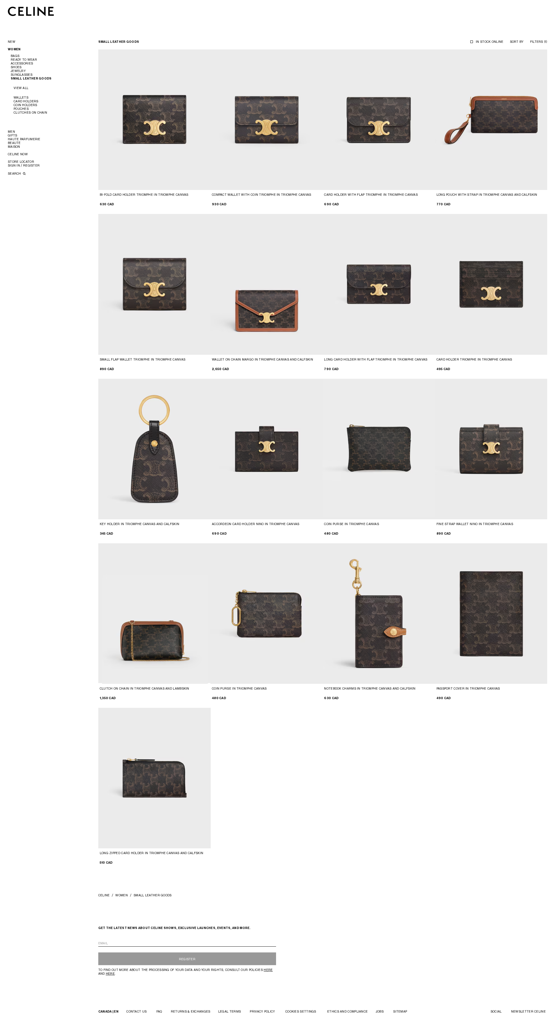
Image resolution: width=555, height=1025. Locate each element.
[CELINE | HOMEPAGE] (31, 11)
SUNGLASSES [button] (21, 74)
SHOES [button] (16, 67)
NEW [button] (11, 41)
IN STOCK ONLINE (490, 41)
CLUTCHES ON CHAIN (30, 112)
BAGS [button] (15, 56)
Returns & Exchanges (190, 1011)
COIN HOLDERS (25, 105)
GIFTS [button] (12, 135)
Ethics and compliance (347, 1011)
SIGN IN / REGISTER (24, 165)
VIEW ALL (21, 88)
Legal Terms (229, 1011)
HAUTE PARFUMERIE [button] (24, 139)
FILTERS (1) (538, 41)
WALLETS (21, 97)
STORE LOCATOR (21, 161)
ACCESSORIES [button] (22, 63)
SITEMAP (400, 1011)
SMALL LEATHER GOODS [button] (31, 78)
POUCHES (21, 108)
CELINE (104, 895)
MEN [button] (11, 131)
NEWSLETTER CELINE (528, 1011)
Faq (159, 1011)
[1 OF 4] (154, 119)
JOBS (380, 1011)
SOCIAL (496, 1011)
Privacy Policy (262, 1011)
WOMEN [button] (14, 49)
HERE (268, 970)
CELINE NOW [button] (18, 154)
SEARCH (15, 173)
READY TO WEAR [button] (24, 59)
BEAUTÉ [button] (14, 143)
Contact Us (136, 1011)
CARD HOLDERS (26, 101)
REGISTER (187, 959)
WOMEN (121, 895)
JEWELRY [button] (18, 71)
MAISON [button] (14, 146)
